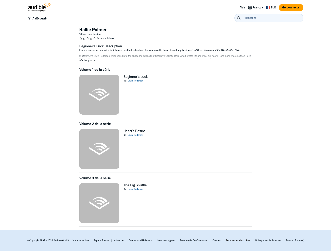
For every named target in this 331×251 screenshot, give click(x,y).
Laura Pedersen (135, 80)
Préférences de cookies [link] (238, 240)
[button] (87, 60)
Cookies (217, 240)
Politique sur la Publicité (268, 240)
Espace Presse (101, 240)
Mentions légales (166, 240)
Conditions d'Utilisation (140, 240)
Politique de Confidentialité (194, 240)
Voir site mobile (81, 240)
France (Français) (295, 240)
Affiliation (119, 240)
